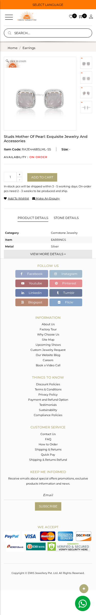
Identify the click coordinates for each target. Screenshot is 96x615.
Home (12, 48)
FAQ (48, 439)
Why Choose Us (48, 334)
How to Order (48, 444)
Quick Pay (48, 454)
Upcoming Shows (48, 345)
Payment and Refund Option (48, 399)
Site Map (48, 339)
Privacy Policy (48, 394)
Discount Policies (48, 384)
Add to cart (42, 177)
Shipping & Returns (48, 449)
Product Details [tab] (33, 218)
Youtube (35, 283)
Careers (48, 360)
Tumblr (68, 293)
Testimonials (48, 405)
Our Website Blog (48, 355)
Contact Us (48, 434)
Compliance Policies (48, 415)
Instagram (69, 274)
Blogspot (34, 302)
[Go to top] (83, 588)
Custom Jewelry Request (48, 350)
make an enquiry (47, 198)
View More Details (47, 254)
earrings (29, 48)
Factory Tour (48, 329)
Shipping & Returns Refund (48, 460)
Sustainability (48, 410)
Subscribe (48, 506)
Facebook (34, 274)
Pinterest (68, 283)
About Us (48, 324)
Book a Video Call (48, 365)
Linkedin (35, 293)
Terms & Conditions (48, 389)
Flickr (68, 302)
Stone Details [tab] (66, 218)
